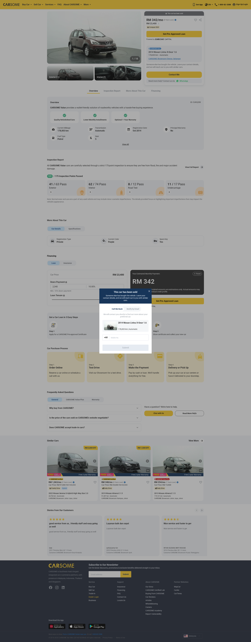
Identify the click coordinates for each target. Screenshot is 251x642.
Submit (125, 347)
